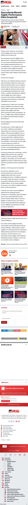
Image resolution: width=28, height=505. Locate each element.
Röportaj (7, 478)
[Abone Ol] (26, 47)
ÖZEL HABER (10, 470)
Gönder (4, 322)
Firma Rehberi (8, 477)
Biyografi (7, 480)
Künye (3, 439)
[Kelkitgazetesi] (6, 2)
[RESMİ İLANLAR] (26, 344)
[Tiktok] (19, 421)
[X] (11, 421)
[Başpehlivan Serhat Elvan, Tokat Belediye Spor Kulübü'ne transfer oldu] (7, 266)
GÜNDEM (23, 6)
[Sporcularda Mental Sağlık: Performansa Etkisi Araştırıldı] (14, 37)
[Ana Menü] (26, 2)
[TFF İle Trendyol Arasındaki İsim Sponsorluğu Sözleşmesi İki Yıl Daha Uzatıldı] (7, 280)
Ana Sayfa (7, 458)
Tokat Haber (3, 504)
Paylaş (4, 47)
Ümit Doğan (12, 252)
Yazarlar (7, 475)
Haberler (3, 10)
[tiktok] (24, 455)
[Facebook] (9, 421)
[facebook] (6, 455)
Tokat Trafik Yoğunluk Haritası (9, 430)
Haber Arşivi (5, 436)
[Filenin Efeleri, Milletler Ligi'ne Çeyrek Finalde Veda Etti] (7, 294)
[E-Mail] (10, 255)
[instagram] (15, 455)
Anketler (7, 482)
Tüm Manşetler (6, 433)
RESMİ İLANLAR (5, 6)
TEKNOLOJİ (10, 468)
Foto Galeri (8, 472)
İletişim (8, 439)
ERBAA (18, 6)
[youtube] (20, 455)
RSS (5, 446)
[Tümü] (26, 382)
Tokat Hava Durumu (7, 427)
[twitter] (10, 455)
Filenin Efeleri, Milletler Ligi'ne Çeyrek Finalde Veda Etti (6, 300)
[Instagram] (14, 421)
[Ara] (24, 2)
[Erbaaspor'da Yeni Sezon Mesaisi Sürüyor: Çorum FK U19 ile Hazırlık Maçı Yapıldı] (21, 280)
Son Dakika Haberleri (7, 434)
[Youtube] (16, 421)
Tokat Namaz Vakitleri (7, 428)
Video (6, 473)
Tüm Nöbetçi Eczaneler (15, 404)
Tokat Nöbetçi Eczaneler (8, 425)
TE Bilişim (17, 450)
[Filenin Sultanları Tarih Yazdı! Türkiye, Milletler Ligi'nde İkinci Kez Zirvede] (21, 294)
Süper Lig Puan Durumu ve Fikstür (16, 496)
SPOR (8, 10)
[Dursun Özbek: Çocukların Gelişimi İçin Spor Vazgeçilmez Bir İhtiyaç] (21, 266)
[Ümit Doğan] (4, 253)
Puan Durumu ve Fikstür (8, 431)
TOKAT (12, 6)
